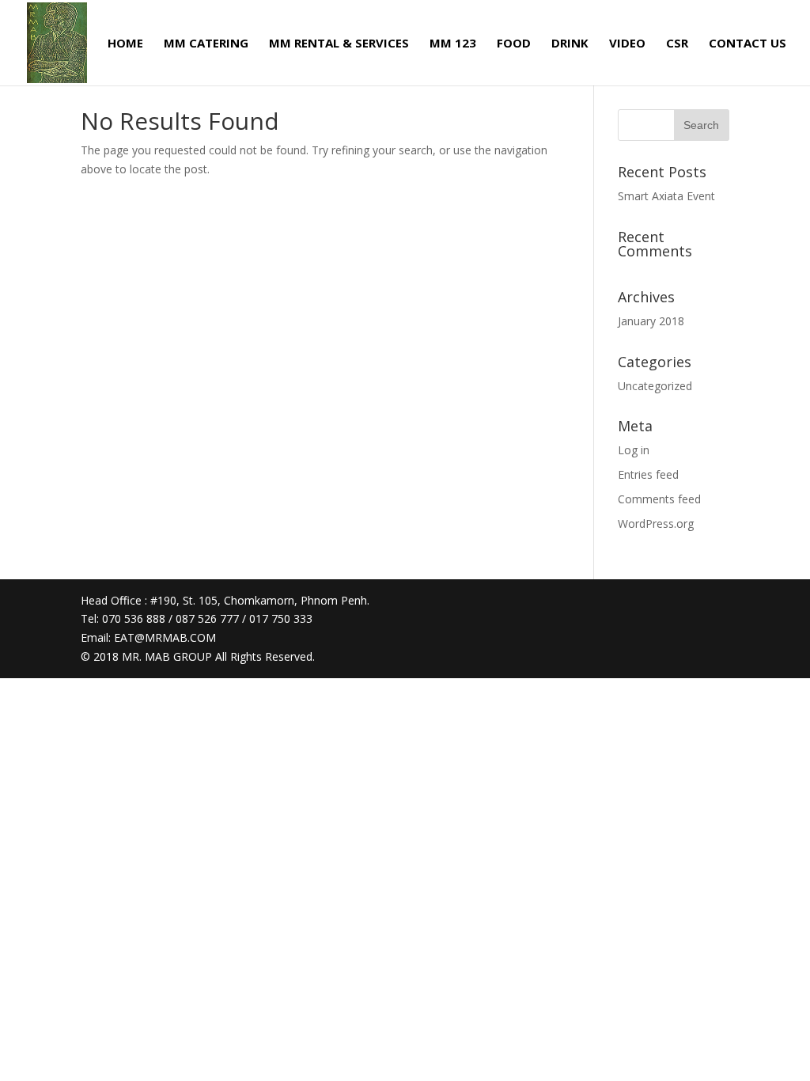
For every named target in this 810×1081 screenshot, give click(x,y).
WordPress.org (656, 523)
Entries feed (648, 474)
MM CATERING (206, 44)
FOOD (514, 44)
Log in (633, 449)
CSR (677, 44)
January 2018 (651, 320)
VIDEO (627, 44)
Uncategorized (655, 385)
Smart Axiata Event (666, 195)
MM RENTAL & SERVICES (339, 44)
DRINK (570, 44)
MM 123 (453, 44)
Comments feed (659, 498)
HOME (125, 44)
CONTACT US (747, 44)
